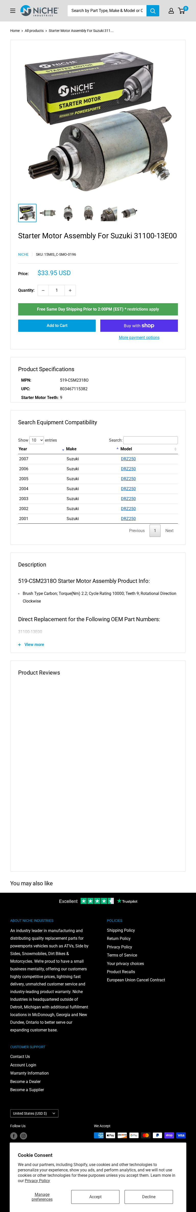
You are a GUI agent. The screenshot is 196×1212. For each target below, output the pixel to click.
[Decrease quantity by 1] (43, 290)
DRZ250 (128, 458)
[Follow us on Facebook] (13, 1135)
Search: (115, 440)
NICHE (23, 254)
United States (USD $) (30, 1113)
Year (23, 448)
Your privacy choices (125, 963)
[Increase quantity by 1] (70, 290)
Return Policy (119, 938)
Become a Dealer (25, 1081)
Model (126, 448)
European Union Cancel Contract (136, 980)
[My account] (171, 11)
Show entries (37, 440)
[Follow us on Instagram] (23, 1135)
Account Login (23, 1065)
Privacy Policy (37, 1180)
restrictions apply (143, 309)
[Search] (152, 10)
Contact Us (20, 1056)
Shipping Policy (121, 930)
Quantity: (26, 290)
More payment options (139, 337)
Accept (95, 1196)
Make (71, 448)
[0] (181, 11)
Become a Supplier (27, 1089)
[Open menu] (12, 11)
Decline (148, 1196)
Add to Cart (57, 325)
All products (34, 31)
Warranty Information (29, 1073)
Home (15, 31)
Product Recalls (121, 971)
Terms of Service (122, 955)
